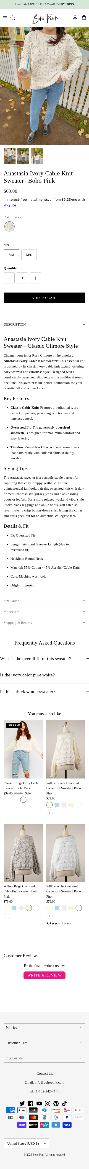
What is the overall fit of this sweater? (35, 658)
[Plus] (35, 277)
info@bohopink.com (49, 1082)
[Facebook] (30, 1103)
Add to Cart (44, 298)
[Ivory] (9, 226)
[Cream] (49, 805)
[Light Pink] (64, 805)
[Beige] (71, 805)
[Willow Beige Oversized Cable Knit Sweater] (23, 853)
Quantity (10, 268)
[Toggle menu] (5, 18)
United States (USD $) (23, 1143)
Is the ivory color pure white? (27, 675)
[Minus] (9, 277)
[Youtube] (39, 1103)
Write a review (44, 975)
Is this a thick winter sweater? (27, 691)
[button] (44, 324)
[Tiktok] (64, 1103)
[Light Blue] (57, 805)
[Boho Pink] (44, 18)
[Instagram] (47, 1103)
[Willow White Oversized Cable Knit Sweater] (65, 853)
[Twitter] (22, 1103)
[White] (79, 805)
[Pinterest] (56, 1103)
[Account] (74, 18)
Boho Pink (38, 1154)
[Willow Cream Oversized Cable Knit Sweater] (65, 749)
